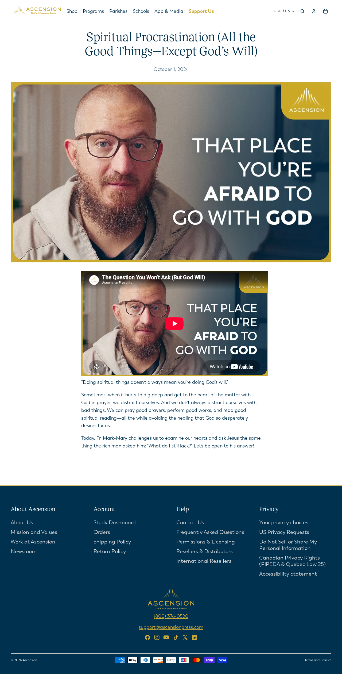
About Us (22, 522)
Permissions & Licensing (205, 542)
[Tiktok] (176, 637)
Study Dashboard (115, 522)
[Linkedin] (194, 637)
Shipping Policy (112, 542)
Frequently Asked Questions (210, 532)
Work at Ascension (33, 542)
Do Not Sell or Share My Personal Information (288, 545)
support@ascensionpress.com (171, 627)
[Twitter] (185, 637)
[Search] (302, 11)
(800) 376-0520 (171, 616)
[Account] (314, 11)
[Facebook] (147, 637)
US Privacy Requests (284, 532)
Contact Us (190, 522)
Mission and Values (34, 532)
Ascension (30, 660)
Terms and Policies (318, 660)
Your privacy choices (283, 522)
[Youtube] (166, 637)
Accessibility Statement (288, 574)
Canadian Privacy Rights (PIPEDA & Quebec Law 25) (292, 561)
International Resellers (203, 561)
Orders (102, 532)
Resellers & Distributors (204, 551)
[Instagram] (157, 637)
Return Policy (110, 551)
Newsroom (24, 551)
